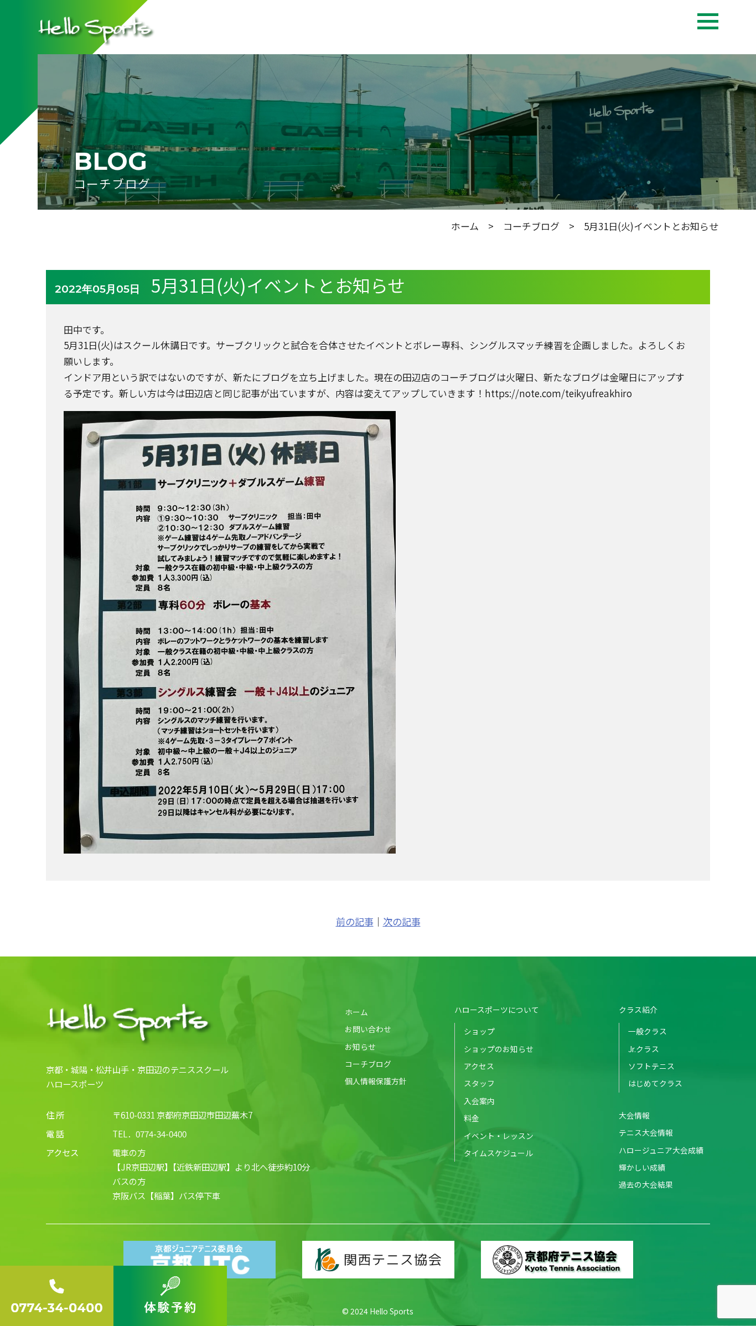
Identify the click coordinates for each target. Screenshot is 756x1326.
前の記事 (355, 921)
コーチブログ (531, 226)
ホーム (465, 226)
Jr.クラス (643, 1048)
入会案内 (479, 1100)
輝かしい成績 (642, 1167)
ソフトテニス (651, 1066)
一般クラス (647, 1031)
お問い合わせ (368, 1028)
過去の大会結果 (646, 1184)
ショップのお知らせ (499, 1048)
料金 (471, 1118)
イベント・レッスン (499, 1135)
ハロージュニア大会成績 (661, 1150)
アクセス (479, 1066)
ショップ (479, 1031)
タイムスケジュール (498, 1152)
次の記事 (402, 921)
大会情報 (634, 1115)
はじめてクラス (655, 1083)
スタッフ (479, 1083)
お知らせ (360, 1046)
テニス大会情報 (646, 1132)
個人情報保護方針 (376, 1080)
